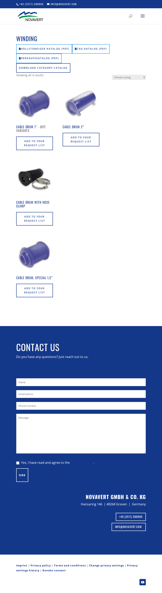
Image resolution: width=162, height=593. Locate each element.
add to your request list (34, 143)
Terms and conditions (70, 565)
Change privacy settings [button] (106, 565)
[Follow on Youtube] (142, 582)
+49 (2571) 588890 (31, 4)
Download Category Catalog (43, 68)
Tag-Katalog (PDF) (92, 48)
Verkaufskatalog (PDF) (40, 58)
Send (22, 475)
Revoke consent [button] (54, 570)
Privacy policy (41, 565)
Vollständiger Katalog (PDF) (45, 48)
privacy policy (82, 462)
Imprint (21, 565)
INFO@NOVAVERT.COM (128, 527)
